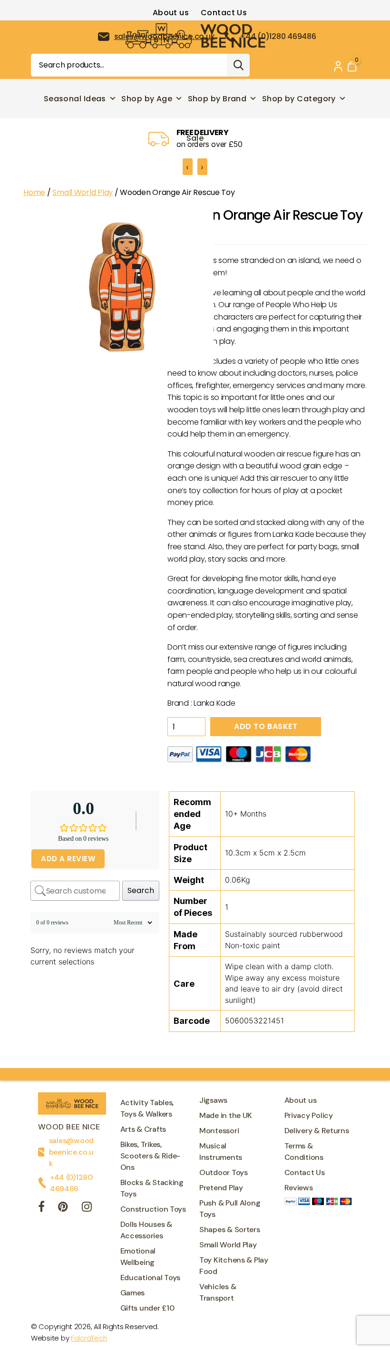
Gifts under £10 (147, 1308)
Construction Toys (153, 1209)
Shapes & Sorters (229, 1229)
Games (132, 1293)
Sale (195, 138)
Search (238, 65)
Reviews (298, 1188)
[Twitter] (63, 1208)
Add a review (68, 859)
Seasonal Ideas (75, 98)
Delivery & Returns (316, 1131)
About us (171, 12)
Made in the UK (225, 1115)
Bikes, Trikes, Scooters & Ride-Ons (150, 1155)
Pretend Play (221, 1188)
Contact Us (224, 12)
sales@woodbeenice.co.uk (71, 1152)
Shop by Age (146, 98)
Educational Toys (150, 1278)
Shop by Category (299, 98)
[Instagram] (87, 1208)
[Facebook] (41, 1208)
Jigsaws (213, 1100)
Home (34, 192)
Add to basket (265, 726)
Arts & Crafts (143, 1129)
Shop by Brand (217, 98)
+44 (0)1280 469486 (71, 1183)
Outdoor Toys (223, 1172)
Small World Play (82, 192)
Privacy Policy (308, 1115)
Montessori (219, 1131)
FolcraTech (89, 1338)
